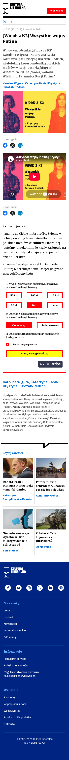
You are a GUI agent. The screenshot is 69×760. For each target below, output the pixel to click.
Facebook (5, 145)
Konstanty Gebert (48, 495)
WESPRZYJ (56, 11)
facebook (8, 588)
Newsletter (10, 623)
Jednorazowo (50, 325)
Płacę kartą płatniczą (34, 353)
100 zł (55, 295)
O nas (7, 610)
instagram (29, 588)
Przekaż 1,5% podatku (17, 717)
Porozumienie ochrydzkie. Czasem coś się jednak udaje (50, 485)
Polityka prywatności (16, 665)
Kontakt (8, 617)
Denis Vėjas (43, 546)
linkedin (50, 588)
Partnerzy (9, 697)
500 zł (14, 295)
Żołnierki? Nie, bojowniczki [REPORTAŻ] (46, 537)
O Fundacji (10, 637)
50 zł (14, 305)
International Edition (15, 630)
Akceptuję (25, 344)
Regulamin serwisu (15, 658)
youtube (19, 588)
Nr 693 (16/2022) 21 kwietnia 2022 (22, 29)
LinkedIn (20, 145)
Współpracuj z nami (15, 704)
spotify (61, 588)
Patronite (9, 724)
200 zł (34, 295)
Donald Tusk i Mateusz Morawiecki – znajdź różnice (18, 485)
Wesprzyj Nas (12, 710)
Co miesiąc (19, 325)
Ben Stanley (11, 550)
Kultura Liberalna (14, 8)
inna (55, 305)
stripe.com (50, 364)
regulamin (31, 344)
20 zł (34, 305)
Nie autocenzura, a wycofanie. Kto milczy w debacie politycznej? (16, 538)
